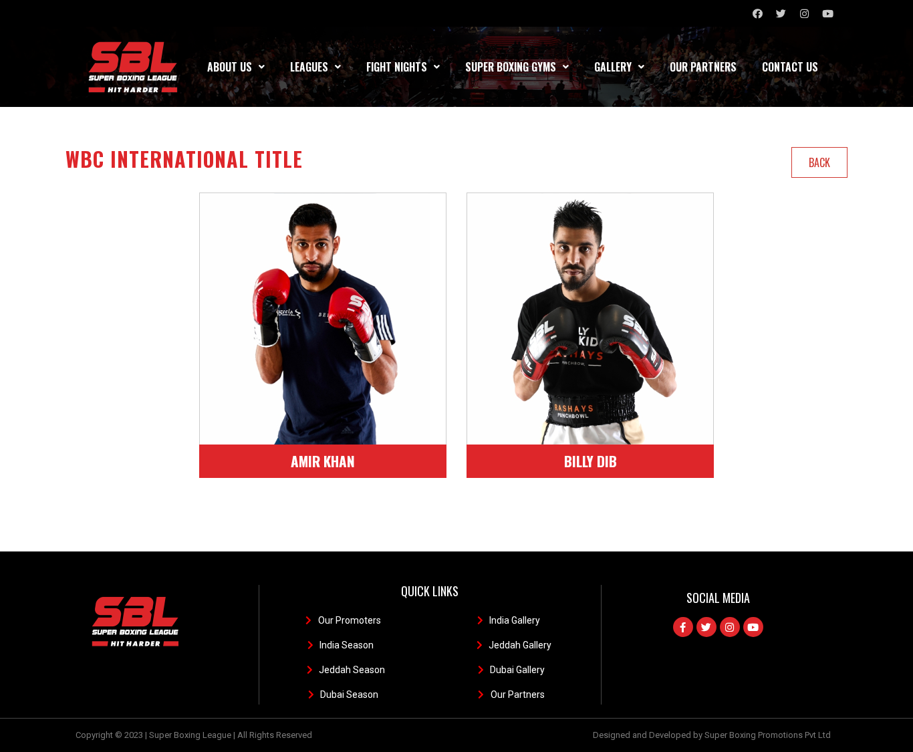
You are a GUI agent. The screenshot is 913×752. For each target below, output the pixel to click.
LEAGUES (309, 67)
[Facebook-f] (683, 627)
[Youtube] (827, 13)
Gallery (613, 67)
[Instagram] (804, 13)
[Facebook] (757, 13)
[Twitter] (781, 13)
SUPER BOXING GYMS (510, 67)
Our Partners (703, 67)
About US (229, 67)
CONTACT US (790, 67)
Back (819, 162)
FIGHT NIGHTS (396, 67)
